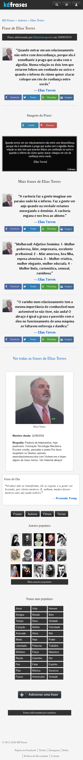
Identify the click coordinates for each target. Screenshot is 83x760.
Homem (53, 608)
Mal (51, 633)
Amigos (20, 614)
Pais (18, 670)
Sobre (65, 750)
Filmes (47, 514)
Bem (51, 614)
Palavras (37, 645)
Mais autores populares (39, 581)
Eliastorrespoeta (43, 37)
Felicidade (54, 627)
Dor (51, 658)
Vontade (53, 676)
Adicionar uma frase (43, 694)
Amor (19, 608)
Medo (19, 639)
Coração (20, 627)
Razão (19, 658)
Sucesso (53, 670)
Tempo (19, 621)
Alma (35, 633)
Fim (18, 664)
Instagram (54, 750)
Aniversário (38, 676)
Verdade (53, 621)
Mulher (36, 627)
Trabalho (53, 645)
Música (36, 670)
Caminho (37, 658)
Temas (61, 514)
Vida (34, 608)
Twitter (42, 750)
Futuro (19, 676)
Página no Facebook (25, 750)
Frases (17, 514)
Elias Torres (47, 90)
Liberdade (21, 645)
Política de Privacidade (36, 756)
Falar (35, 664)
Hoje (34, 639)
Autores (32, 514)
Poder (52, 639)
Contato (55, 756)
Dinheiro (20, 652)
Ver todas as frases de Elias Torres (39, 358)
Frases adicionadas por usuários (39, 712)
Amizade (21, 633)
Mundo (36, 614)
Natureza (54, 652)
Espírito (53, 664)
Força (35, 652)
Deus (35, 621)
